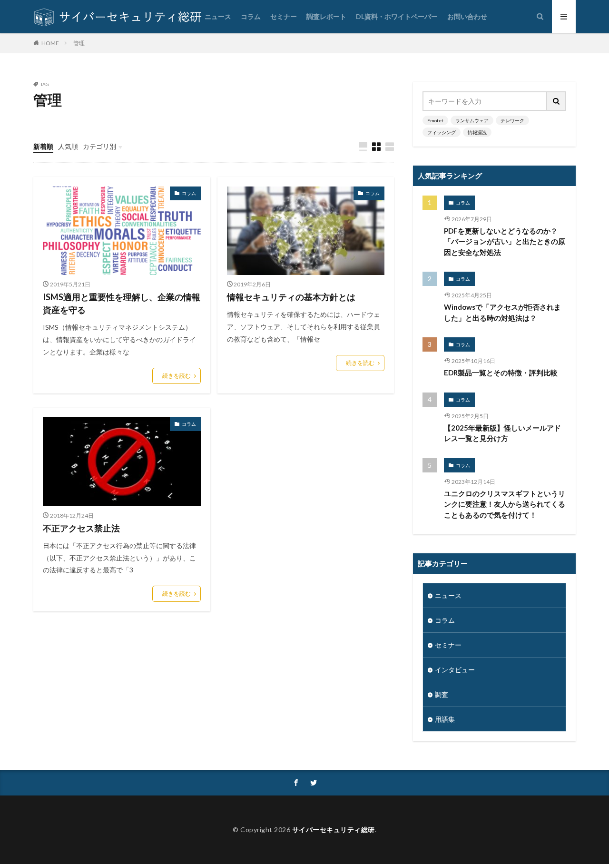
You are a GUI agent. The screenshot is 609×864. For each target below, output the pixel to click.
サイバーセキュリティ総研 (333, 829)
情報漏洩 (477, 132)
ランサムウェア (472, 120)
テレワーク (512, 120)
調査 (441, 694)
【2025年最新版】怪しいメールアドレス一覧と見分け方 (502, 433)
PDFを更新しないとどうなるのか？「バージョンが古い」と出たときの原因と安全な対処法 (504, 241)
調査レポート (326, 16)
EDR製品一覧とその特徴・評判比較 (501, 372)
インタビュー (455, 670)
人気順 (68, 146)
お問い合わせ (467, 16)
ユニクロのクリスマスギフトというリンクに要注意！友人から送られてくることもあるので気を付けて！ (504, 504)
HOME (50, 43)
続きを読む (176, 375)
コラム (251, 16)
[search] (556, 101)
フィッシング (441, 132)
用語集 (445, 719)
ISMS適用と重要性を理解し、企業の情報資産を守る (121, 303)
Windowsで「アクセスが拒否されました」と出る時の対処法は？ (502, 312)
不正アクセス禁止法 (81, 528)
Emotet (435, 120)
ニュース (218, 16)
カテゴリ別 (99, 146)
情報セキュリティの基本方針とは (291, 297)
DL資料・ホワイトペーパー (397, 16)
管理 (79, 43)
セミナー (283, 16)
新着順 (43, 146)
